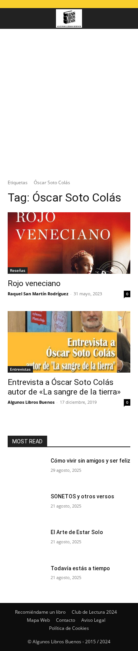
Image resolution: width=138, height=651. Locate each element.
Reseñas (17, 270)
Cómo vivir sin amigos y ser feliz (90, 461)
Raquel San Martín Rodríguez (38, 293)
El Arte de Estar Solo (77, 532)
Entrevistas (20, 369)
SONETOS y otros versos (82, 496)
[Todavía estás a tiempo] (26, 578)
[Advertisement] (69, 102)
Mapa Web (38, 620)
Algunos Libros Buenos (31, 402)
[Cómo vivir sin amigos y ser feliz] (26, 470)
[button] (13, 18)
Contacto (65, 620)
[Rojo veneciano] (69, 243)
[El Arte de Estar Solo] (26, 541)
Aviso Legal (93, 620)
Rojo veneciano (34, 283)
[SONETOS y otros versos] (26, 506)
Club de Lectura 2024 (94, 612)
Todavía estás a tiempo (80, 568)
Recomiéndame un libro (40, 612)
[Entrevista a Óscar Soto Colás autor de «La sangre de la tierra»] (69, 342)
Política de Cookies (69, 628)
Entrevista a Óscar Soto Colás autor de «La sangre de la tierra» (64, 387)
